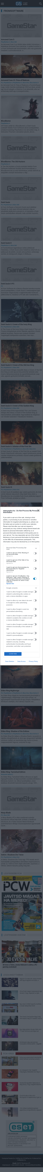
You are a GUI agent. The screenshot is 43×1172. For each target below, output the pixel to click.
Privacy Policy (33, 661)
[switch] (35, 553)
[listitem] (21, 548)
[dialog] (21, 586)
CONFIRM (13, 654)
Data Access (21, 661)
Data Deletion (9, 661)
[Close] (39, 511)
